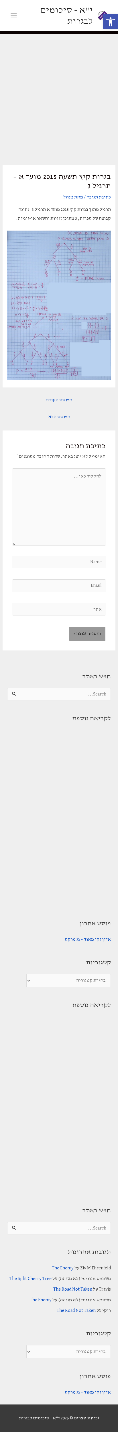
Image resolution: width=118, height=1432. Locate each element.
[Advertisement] (59, 96)
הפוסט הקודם (59, 400)
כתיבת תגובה (98, 197)
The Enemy (63, 1268)
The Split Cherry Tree (30, 1278)
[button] (110, 21)
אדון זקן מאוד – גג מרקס (88, 939)
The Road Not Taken (72, 1289)
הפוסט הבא (59, 416)
